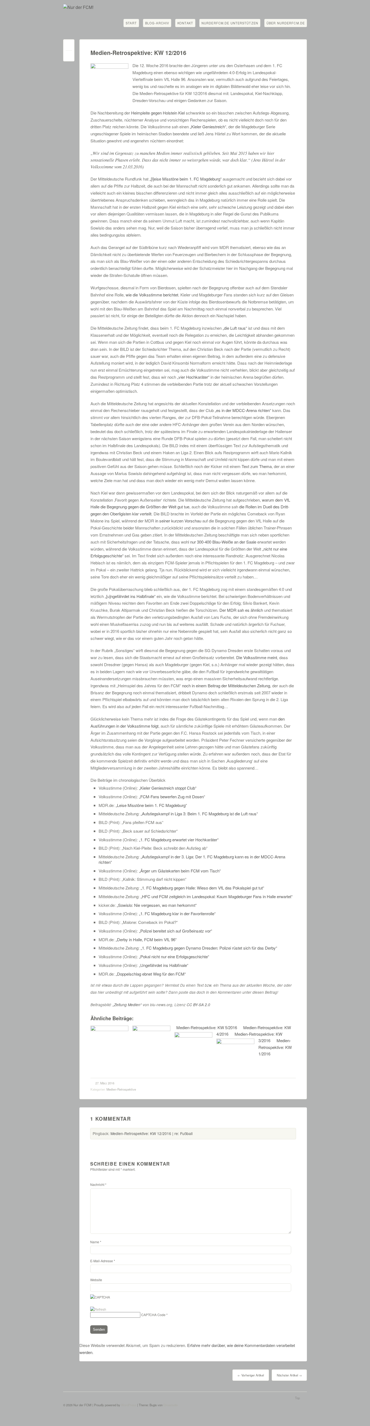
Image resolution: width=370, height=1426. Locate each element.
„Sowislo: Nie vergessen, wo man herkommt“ (157, 905)
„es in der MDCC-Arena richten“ (243, 410)
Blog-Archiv (157, 23)
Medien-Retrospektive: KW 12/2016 (138, 52)
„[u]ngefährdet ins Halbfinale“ (130, 596)
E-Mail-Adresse (102, 1260)
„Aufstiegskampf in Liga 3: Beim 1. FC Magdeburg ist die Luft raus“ (199, 813)
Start (131, 23)
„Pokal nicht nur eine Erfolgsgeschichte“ (174, 956)
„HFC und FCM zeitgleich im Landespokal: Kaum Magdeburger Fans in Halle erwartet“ (217, 896)
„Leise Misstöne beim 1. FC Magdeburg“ (151, 805)
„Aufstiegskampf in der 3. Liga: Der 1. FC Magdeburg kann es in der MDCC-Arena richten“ (192, 859)
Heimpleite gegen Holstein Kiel (158, 113)
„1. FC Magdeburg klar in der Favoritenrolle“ (177, 913)
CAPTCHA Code (153, 1314)
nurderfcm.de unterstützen (230, 23)
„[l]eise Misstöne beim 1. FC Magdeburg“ (186, 179)
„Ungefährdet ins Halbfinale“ (163, 965)
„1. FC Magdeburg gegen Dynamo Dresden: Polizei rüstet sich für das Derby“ (209, 948)
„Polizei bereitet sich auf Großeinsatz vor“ (175, 931)
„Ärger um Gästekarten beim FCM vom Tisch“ (180, 871)
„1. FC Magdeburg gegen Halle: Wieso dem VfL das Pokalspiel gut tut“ (202, 888)
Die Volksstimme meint (256, 657)
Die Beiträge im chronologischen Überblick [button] (127, 780)
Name (95, 1241)
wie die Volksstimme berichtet (152, 294)
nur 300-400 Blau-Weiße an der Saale (223, 542)
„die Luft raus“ (235, 328)
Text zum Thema (257, 466)
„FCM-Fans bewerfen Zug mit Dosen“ (172, 796)
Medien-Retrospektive (121, 1089)
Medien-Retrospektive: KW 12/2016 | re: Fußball (152, 1133)
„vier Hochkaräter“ (193, 377)
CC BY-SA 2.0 (198, 1004)
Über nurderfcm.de (286, 23)
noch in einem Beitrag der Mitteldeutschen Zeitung (225, 685)
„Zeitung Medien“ (127, 1004)
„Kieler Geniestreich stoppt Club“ (167, 788)
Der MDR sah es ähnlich (241, 610)
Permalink (69, 46)
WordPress (128, 1405)
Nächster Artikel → (289, 1375)
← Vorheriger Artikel (251, 1375)
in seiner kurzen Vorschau (178, 521)
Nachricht (98, 1184)
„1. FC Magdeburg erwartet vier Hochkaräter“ (179, 839)
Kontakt (185, 23)
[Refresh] (98, 1309)
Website (96, 1279)
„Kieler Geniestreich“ (208, 126)
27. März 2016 (104, 1083)
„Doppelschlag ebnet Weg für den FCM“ (151, 974)
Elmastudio (170, 1405)
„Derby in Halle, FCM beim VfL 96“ (146, 939)
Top (297, 1398)
